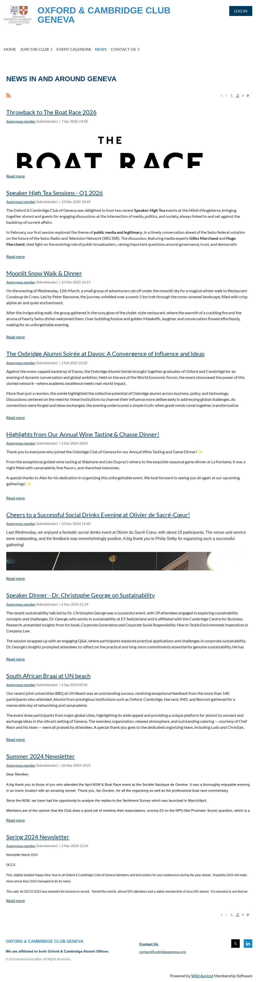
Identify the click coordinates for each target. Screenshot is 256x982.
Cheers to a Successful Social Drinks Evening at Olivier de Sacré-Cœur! (98, 514)
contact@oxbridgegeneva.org (162, 952)
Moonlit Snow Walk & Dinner (44, 273)
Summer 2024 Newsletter (40, 756)
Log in (240, 10)
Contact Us (148, 944)
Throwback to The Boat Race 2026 (51, 112)
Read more (15, 176)
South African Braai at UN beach (48, 675)
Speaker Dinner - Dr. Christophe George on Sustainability (80, 595)
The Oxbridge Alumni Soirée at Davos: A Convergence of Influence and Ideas (105, 353)
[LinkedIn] (248, 943)
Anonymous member (20, 121)
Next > (243, 95)
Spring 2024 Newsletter (37, 836)
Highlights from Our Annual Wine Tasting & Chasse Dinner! (82, 434)
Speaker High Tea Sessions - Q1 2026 (54, 192)
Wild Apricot (202, 975)
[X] (235, 943)
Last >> (248, 95)
